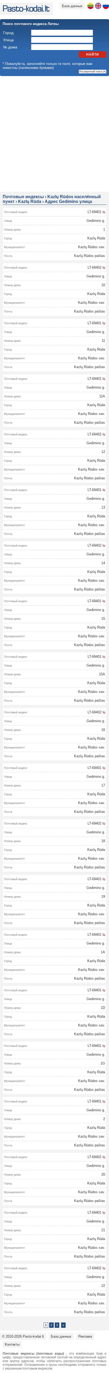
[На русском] (106, 6)
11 (103, 341)
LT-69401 (94, 212)
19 (103, 896)
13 (103, 507)
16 (103, 730)
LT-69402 (94, 267)
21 (103, 1230)
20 (103, 1174)
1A (103, 952)
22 (103, 1286)
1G (103, 1063)
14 (103, 563)
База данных (72, 6)
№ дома (10, 47)
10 (103, 285)
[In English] (98, 6)
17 (103, 785)
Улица (8, 40)
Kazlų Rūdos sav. (91, 247)
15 (103, 619)
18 (103, 841)
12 (103, 452)
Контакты (12, 1344)
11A (102, 396)
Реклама (85, 1336)
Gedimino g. (96, 221)
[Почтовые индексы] (26, 11)
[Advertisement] (54, 133)
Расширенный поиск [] (92, 71)
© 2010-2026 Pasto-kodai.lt (23, 1336)
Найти (92, 54)
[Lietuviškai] (90, 6)
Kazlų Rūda (96, 238)
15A (102, 674)
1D (103, 1008)
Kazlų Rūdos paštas (89, 256)
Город (8, 33)
